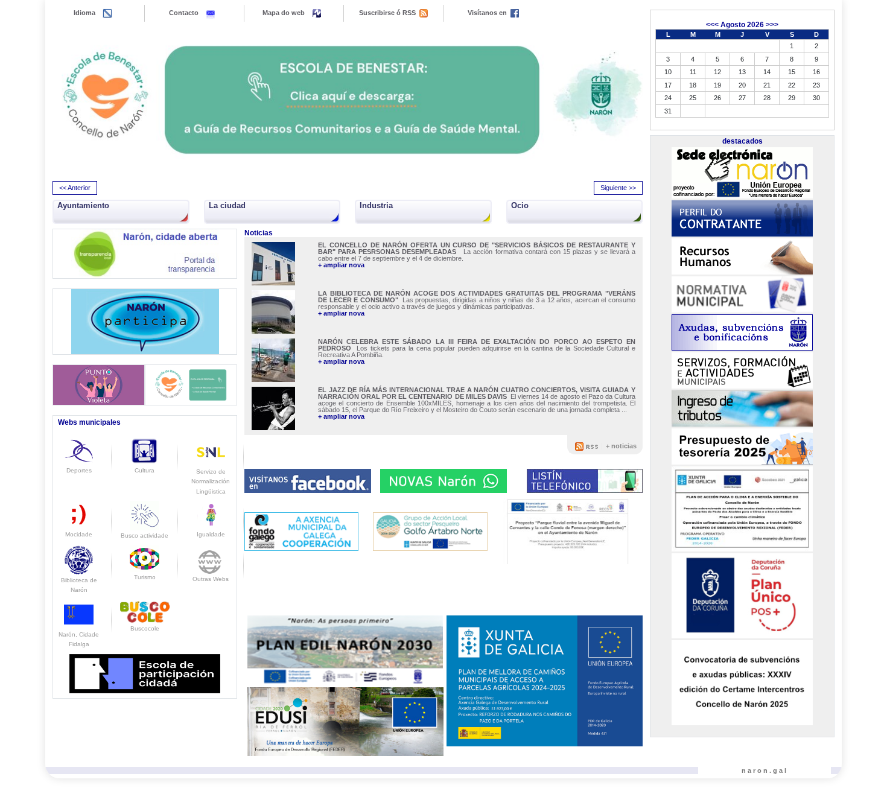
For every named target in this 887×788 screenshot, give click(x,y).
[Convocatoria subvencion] (742, 682)
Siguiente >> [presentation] (618, 187)
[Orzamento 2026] (742, 446)
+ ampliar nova (341, 265)
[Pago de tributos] (742, 408)
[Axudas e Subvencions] (742, 332)
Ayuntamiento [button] (83, 205)
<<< (712, 25)
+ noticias (621, 446)
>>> (772, 25)
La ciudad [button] (227, 205)
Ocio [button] (520, 205)
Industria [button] (376, 205)
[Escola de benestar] (347, 100)
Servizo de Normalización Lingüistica (210, 481)
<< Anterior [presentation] (75, 187)
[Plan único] (742, 596)
